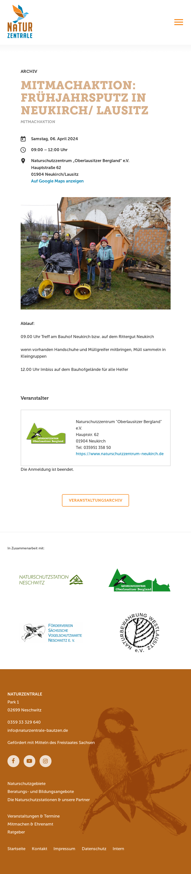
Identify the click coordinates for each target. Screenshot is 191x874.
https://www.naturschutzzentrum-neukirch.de (120, 454)
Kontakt (39, 848)
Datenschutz (94, 848)
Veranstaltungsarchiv (95, 500)
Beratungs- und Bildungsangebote (40, 791)
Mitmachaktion (38, 122)
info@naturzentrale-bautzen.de (37, 730)
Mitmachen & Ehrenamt (30, 824)
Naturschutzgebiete (26, 783)
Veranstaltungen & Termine (33, 816)
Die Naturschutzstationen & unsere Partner (48, 799)
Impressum (64, 848)
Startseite (16, 848)
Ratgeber (16, 832)
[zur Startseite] (19, 21)
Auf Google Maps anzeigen (57, 181)
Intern (118, 848)
